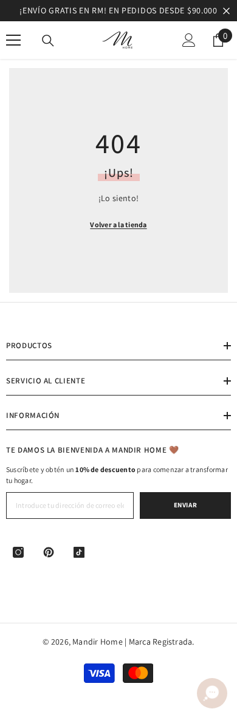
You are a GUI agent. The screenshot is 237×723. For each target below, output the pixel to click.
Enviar (185, 505)
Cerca (226, 10)
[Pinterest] (48, 552)
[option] (118, 10)
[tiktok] (79, 552)
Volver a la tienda (118, 224)
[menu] (13, 40)
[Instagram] (18, 552)
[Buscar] (48, 40)
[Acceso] (189, 40)
